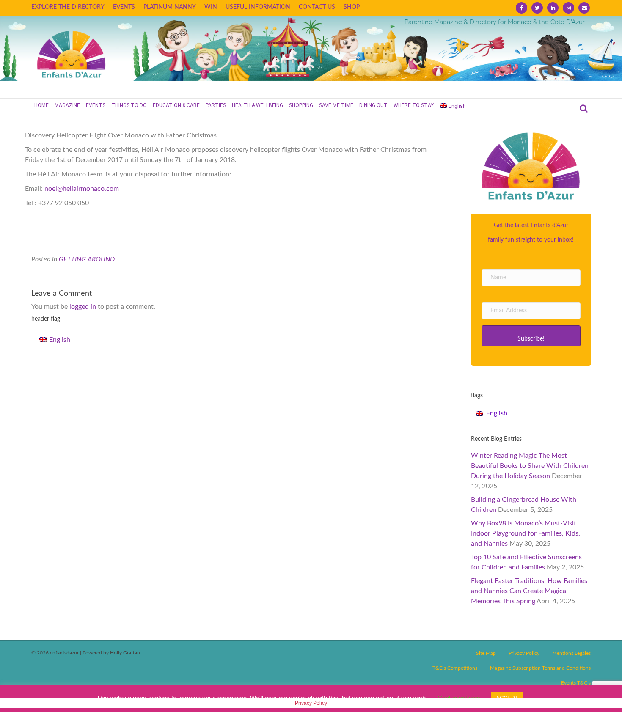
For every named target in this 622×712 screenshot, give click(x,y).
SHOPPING (301, 105)
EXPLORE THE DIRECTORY (68, 7)
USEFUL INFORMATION (258, 7)
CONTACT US (317, 7)
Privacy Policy (524, 653)
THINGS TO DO (129, 105)
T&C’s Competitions (454, 668)
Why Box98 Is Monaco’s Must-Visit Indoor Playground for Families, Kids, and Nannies (525, 533)
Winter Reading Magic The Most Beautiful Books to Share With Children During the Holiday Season (530, 465)
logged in (82, 306)
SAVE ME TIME (336, 105)
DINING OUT (373, 105)
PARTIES (216, 105)
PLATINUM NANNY (169, 7)
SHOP (352, 7)
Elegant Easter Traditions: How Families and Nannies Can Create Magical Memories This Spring (529, 591)
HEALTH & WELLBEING (257, 105)
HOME (41, 105)
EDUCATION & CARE (176, 105)
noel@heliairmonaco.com (81, 188)
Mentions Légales (571, 653)
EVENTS (124, 7)
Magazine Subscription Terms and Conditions (540, 668)
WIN (210, 7)
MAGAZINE (67, 105)
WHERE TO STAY (414, 105)
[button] (531, 335)
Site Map (486, 653)
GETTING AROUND (87, 259)
